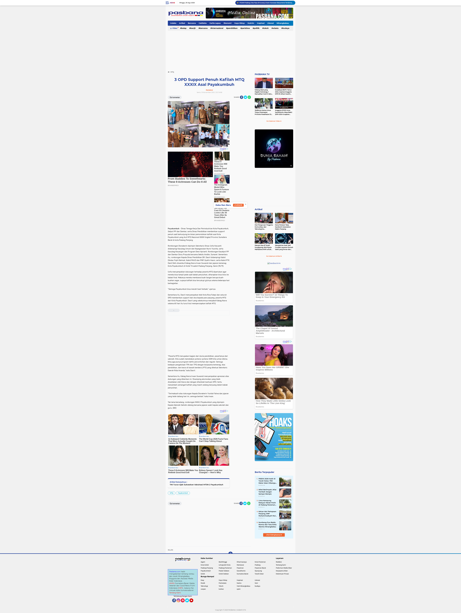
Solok (203, 574)
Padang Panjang (207, 568)
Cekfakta (203, 23)
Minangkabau (283, 23)
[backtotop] (230, 554)
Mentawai (240, 565)
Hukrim (251, 23)
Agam (203, 562)
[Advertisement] (230, 50)
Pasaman (240, 568)
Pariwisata (222, 583)
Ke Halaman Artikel (273, 256)
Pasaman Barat (260, 568)
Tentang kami (281, 565)
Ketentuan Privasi (282, 574)
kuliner (221, 589)
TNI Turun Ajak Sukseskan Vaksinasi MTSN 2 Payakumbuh (196, 484)
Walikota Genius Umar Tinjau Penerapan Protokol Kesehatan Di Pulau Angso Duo (263, 112)
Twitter (188, 603)
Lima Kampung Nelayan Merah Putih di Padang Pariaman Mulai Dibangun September (267, 503)
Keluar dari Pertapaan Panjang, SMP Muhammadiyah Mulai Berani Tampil (268, 513)
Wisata (276, 28)
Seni (256, 583)
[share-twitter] (245, 97)
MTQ (171, 493)
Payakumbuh (183, 493)
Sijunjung (258, 571)
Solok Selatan (224, 574)
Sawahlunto (241, 571)
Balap (183, 28)
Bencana (192, 23)
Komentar (176, 97)
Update (239, 205)
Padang (257, 565)
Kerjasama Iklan (282, 571)
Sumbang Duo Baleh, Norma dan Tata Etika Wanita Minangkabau (267, 524)
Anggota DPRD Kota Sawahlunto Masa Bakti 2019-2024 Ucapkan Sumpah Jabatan (283, 112)
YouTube (193, 603)
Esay (202, 580)
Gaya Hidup (239, 23)
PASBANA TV (262, 74)
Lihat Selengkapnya (273, 535)
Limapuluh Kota (224, 565)
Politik (256, 28)
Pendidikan (232, 28)
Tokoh (266, 28)
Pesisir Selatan (224, 571)
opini (238, 589)
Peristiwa (246, 28)
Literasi (270, 23)
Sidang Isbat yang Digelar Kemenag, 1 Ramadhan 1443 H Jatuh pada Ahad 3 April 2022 (264, 92)
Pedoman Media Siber (284, 568)
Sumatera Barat (242, 574)
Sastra (239, 583)
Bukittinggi (223, 562)
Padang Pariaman (225, 568)
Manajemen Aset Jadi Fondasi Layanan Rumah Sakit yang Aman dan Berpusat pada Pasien (284, 247)
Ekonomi (227, 23)
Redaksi (279, 562)
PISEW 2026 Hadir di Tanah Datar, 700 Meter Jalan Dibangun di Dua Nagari (268, 481)
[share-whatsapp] (249, 97)
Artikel (182, 23)
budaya (286, 28)
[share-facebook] (241, 97)
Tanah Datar (259, 574)
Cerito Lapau (215, 23)
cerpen (203, 589)
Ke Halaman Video (273, 121)
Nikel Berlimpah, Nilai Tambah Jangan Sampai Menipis (267, 492)
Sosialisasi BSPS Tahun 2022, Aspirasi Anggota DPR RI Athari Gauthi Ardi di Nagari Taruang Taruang (283, 92)
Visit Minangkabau (243, 586)
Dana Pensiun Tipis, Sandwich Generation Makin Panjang (283, 227)
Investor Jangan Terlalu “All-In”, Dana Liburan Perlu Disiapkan (262, 3)
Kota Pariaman (260, 562)
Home (172, 3)
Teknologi (204, 586)
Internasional (217, 28)
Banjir (193, 28)
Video (174, 28)
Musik (203, 583)
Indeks (173, 23)
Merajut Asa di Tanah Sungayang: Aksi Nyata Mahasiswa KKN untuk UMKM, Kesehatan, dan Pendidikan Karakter (263, 247)
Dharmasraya (242, 562)
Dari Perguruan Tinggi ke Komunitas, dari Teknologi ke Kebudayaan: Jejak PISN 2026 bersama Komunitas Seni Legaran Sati (264, 227)
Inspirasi (260, 23)
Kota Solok (205, 565)
